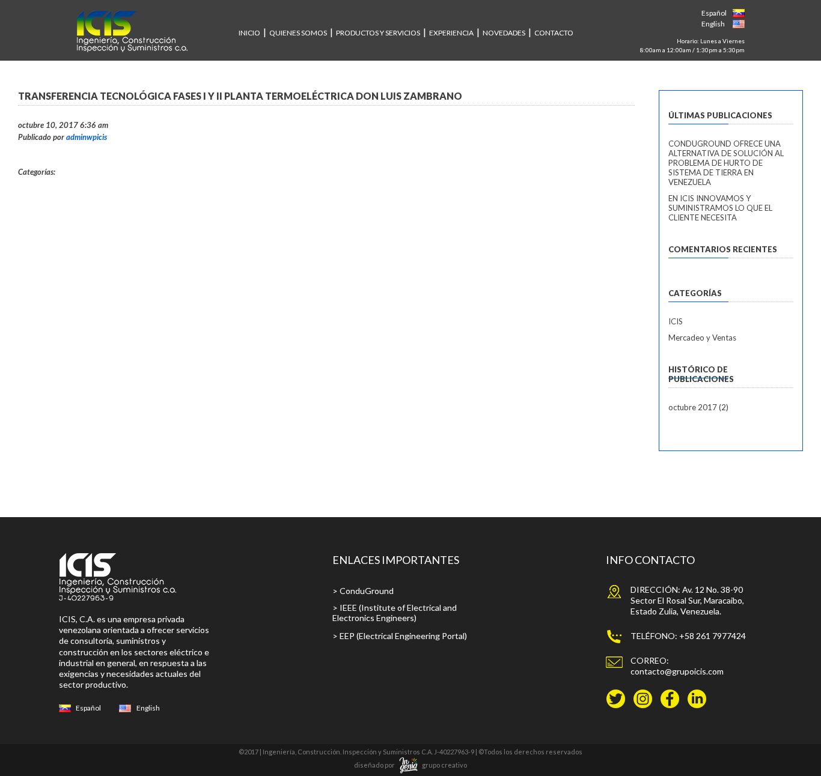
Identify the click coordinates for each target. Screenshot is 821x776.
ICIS (675, 321)
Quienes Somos (298, 32)
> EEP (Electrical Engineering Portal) (399, 636)
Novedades (504, 32)
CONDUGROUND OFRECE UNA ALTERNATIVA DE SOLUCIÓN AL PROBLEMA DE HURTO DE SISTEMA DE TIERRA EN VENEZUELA (726, 163)
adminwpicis (86, 137)
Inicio (249, 32)
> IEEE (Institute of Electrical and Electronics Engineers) (394, 612)
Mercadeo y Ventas (702, 337)
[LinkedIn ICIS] (697, 703)
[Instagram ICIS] (643, 703)
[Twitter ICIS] (616, 703)
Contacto (553, 32)
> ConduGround (363, 591)
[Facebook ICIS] (670, 703)
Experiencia (451, 32)
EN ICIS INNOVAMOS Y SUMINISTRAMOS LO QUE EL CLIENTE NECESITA (720, 207)
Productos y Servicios (378, 32)
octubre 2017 (692, 407)
